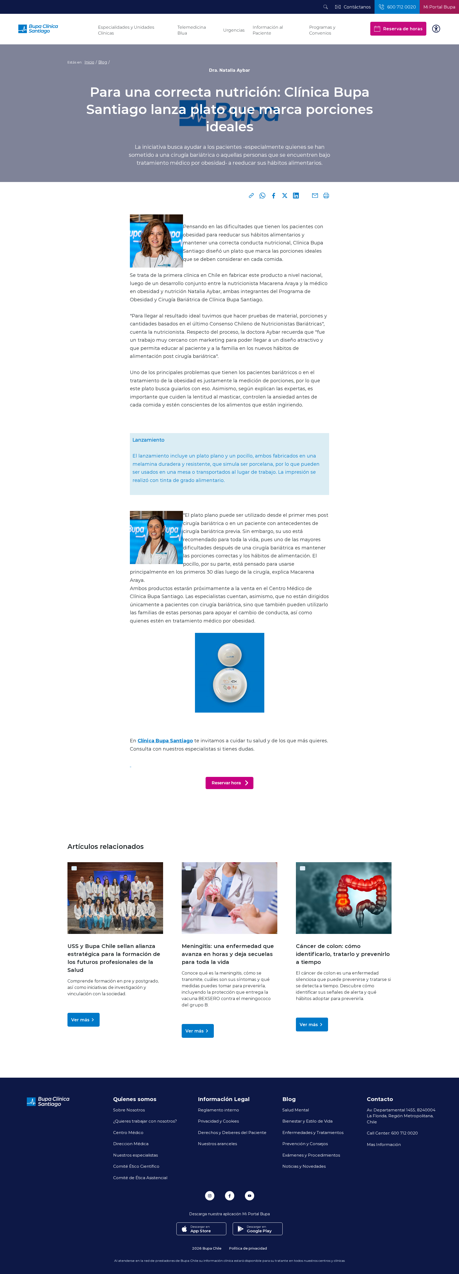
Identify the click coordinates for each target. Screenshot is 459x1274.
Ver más (80, 1019)
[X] (285, 195)
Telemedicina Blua (191, 30)
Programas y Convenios (322, 30)
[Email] (315, 195)
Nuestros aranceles (217, 1143)
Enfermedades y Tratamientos (312, 1132)
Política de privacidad (248, 1248)
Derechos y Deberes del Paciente (232, 1132)
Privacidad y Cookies (218, 1121)
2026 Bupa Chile (207, 1248)
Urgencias (234, 30)
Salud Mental (295, 1109)
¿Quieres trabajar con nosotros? (145, 1121)
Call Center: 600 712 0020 (392, 1133)
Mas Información (384, 1144)
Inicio (89, 62)
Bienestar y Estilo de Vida (307, 1121)
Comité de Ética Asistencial (140, 1177)
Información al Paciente (268, 30)
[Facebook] (274, 195)
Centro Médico (128, 1132)
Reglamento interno (218, 1109)
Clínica (147, 740)
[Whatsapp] (262, 195)
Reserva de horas (403, 28)
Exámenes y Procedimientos (311, 1155)
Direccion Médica (130, 1143)
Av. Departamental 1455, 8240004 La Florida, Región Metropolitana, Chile (401, 1115)
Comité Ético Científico (136, 1166)
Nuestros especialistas (135, 1155)
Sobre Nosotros (129, 1109)
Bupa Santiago (174, 740)
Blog (102, 62)
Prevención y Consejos (305, 1143)
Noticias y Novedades (304, 1166)
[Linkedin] (296, 195)
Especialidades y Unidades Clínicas (126, 30)
